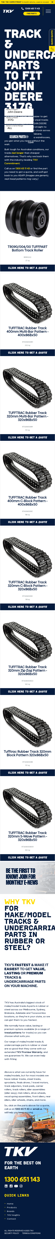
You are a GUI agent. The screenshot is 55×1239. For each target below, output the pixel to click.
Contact (11, 1218)
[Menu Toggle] (48, 11)
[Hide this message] (52, 2)
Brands (10, 1211)
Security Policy (11, 1233)
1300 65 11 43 (23, 168)
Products (12, 1207)
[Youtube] (16, 1186)
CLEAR (30, 142)
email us (37, 1108)
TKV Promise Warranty (29, 1052)
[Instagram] (21, 1186)
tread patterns (12, 1032)
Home (10, 1203)
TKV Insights (13, 1215)
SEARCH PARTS (18, 136)
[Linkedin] (6, 1186)
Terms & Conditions (31, 1233)
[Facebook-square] (11, 1186)
